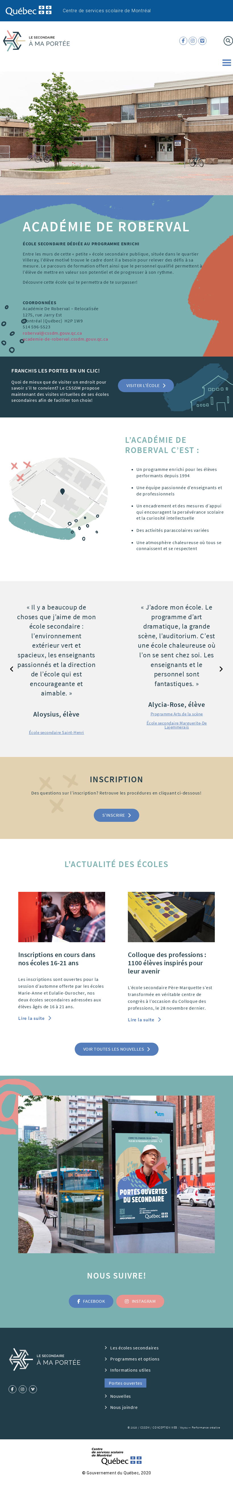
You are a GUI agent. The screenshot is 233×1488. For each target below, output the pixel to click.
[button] (146, 385)
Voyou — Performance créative (200, 1446)
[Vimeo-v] (33, 1408)
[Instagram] (193, 41)
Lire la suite (32, 1037)
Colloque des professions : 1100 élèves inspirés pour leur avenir (167, 982)
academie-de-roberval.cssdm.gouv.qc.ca (65, 339)
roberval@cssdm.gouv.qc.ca (52, 333)
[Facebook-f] (183, 41)
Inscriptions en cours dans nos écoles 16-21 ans (56, 977)
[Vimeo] (202, 41)
